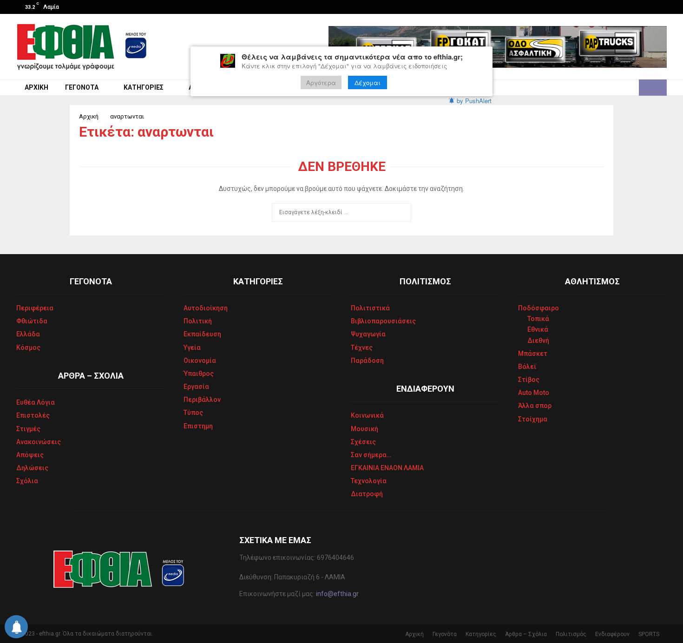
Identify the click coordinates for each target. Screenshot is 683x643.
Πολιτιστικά (370, 308)
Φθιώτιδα (31, 321)
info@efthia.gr (337, 593)
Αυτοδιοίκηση (206, 308)
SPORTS (648, 634)
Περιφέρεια (34, 308)
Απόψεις (30, 455)
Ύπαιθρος (199, 373)
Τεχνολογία (369, 481)
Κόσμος (28, 347)
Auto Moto (533, 392)
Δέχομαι (368, 82)
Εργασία (196, 386)
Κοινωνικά (367, 415)
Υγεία (192, 347)
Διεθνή (538, 340)
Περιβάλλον (202, 399)
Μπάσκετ (532, 353)
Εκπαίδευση (202, 334)
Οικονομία (200, 360)
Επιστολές (33, 415)
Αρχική (36, 87)
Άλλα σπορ (535, 405)
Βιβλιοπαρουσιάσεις (383, 321)
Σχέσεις (363, 442)
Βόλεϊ (527, 366)
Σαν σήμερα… (371, 455)
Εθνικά (537, 329)
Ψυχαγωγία (368, 334)
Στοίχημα (532, 419)
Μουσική (364, 429)
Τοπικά (538, 318)
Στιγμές (28, 429)
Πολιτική (198, 321)
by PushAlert (474, 100)
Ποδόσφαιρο (538, 308)
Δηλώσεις (32, 468)
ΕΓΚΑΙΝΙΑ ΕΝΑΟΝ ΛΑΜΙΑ (387, 468)
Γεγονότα (82, 87)
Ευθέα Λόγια (35, 402)
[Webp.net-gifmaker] (497, 47)
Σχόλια (27, 481)
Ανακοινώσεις (38, 442)
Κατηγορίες (144, 87)
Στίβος (528, 379)
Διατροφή (367, 494)
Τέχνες (362, 347)
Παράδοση (367, 360)
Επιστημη (198, 426)
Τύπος (193, 412)
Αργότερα (321, 82)
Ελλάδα (28, 334)
